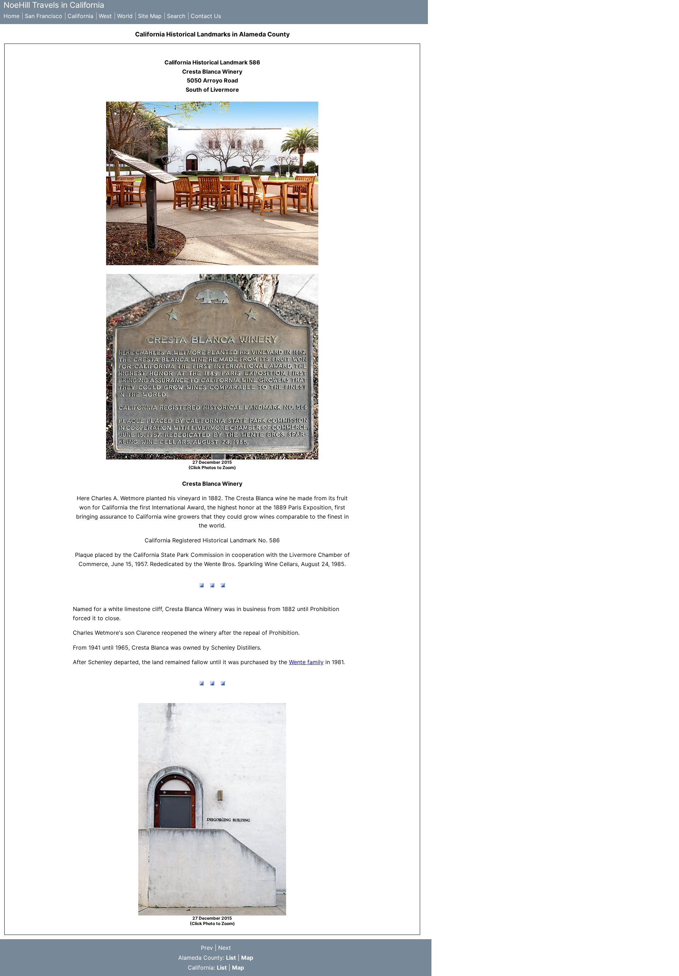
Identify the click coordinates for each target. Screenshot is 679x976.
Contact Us (206, 15)
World (125, 15)
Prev (207, 947)
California (80, 15)
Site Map (150, 15)
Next (224, 947)
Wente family (306, 662)
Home (11, 15)
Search (176, 15)
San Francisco (43, 15)
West (105, 15)
